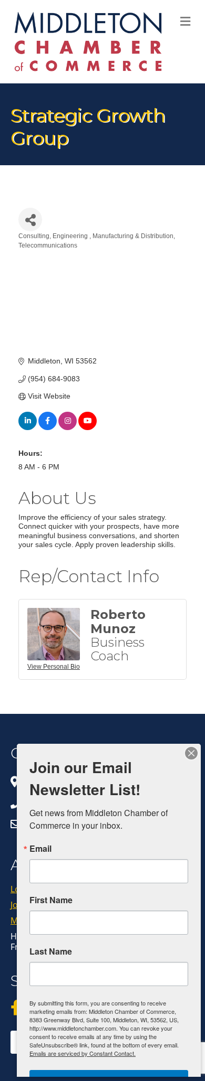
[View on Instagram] (67, 427)
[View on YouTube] (87, 427)
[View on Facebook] (47, 427)
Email (40, 848)
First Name (51, 900)
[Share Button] (30, 219)
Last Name (50, 951)
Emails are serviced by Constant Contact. (82, 1053)
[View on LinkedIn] (27, 427)
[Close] (191, 753)
